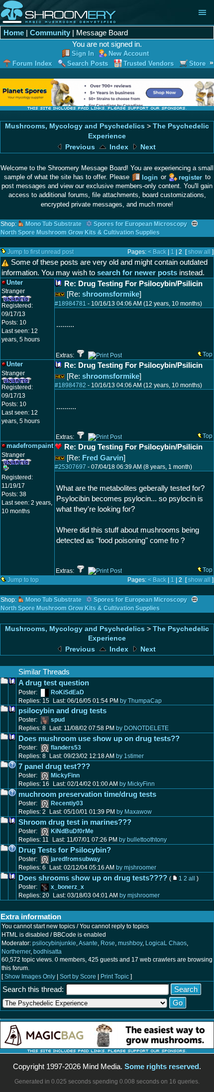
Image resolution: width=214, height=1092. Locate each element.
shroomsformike (110, 294)
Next (147, 147)
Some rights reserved (161, 1066)
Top (208, 354)
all (192, 878)
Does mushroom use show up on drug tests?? (99, 738)
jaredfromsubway (76, 859)
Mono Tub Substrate (53, 223)
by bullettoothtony (143, 839)
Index (117, 147)
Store (197, 63)
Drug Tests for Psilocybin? (64, 850)
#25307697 (70, 466)
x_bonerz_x (67, 886)
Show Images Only (29, 976)
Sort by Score (78, 976)
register (190, 177)
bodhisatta (47, 951)
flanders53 (66, 747)
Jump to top (23, 579)
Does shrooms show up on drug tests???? (92, 878)
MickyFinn (65, 775)
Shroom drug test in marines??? (74, 822)
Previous (79, 147)
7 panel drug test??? (54, 766)
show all (199, 251)
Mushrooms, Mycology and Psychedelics (75, 126)
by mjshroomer (136, 867)
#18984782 (70, 385)
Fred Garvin (102, 457)
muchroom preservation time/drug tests (87, 794)
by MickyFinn (137, 783)
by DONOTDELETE (142, 728)
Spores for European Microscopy (140, 223)
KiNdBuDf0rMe (72, 831)
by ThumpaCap (141, 700)
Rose (108, 943)
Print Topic (115, 976)
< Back (157, 251)
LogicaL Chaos (166, 943)
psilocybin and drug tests (62, 710)
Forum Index (32, 63)
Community (50, 32)
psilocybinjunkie (54, 943)
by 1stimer (130, 756)
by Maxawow (134, 811)
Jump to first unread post (40, 251)
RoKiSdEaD (67, 692)
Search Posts (87, 63)
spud (58, 719)
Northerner (15, 951)
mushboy (130, 943)
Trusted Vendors (148, 63)
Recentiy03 (67, 803)
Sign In (83, 53)
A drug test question (53, 682)
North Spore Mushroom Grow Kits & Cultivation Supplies (80, 232)
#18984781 (70, 303)
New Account (128, 53)
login (150, 177)
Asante (88, 943)
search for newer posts (137, 272)
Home (13, 32)
